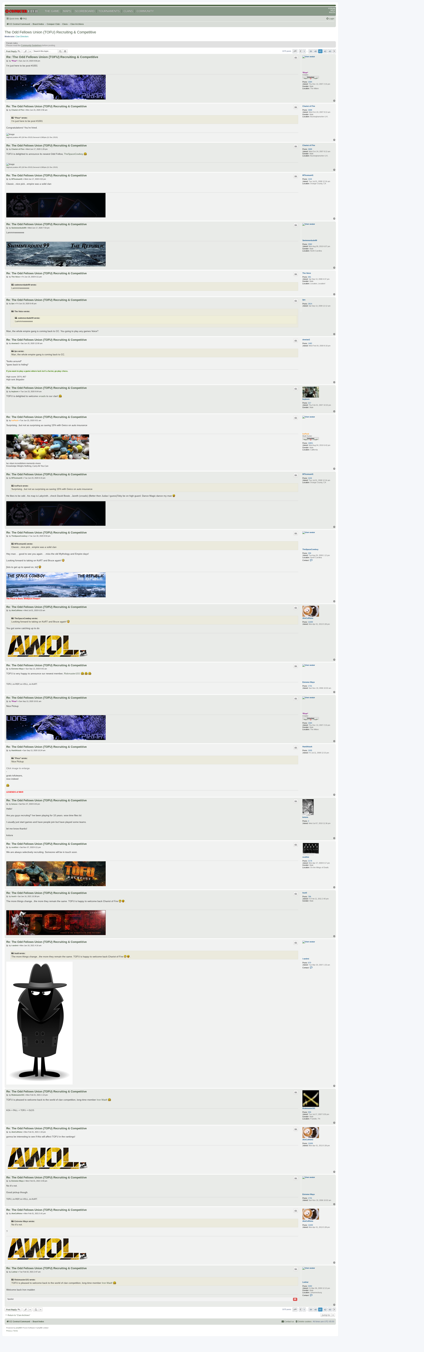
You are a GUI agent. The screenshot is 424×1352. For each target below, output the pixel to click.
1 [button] (304, 51)
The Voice (306, 273)
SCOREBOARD (84, 11)
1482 (310, 343)
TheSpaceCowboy (73, 154)
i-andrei (305, 959)
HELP (332, 10)
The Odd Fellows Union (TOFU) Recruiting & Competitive (50, 32)
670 (309, 963)
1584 (310, 82)
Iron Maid (102, 1099)
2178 (310, 861)
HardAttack (307, 747)
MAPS (67, 11)
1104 (310, 179)
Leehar (305, 1282)
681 (309, 277)
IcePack (305, 434)
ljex (303, 300)
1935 (310, 750)
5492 (310, 1286)
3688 (310, 110)
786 (309, 897)
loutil (304, 893)
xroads (42, 396)
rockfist (305, 857)
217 (309, 403)
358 (309, 553)
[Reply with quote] (295, 58)
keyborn (306, 399)
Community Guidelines (31, 45)
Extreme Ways (308, 682)
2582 (310, 244)
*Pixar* (305, 73)
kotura (305, 817)
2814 (310, 304)
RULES (332, 12)
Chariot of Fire (308, 106)
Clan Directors (22, 36)
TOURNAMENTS (109, 11)
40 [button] (315, 51)
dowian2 (306, 340)
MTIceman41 (307, 175)
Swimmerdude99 (309, 240)
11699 (310, 622)
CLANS (128, 11)
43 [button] (330, 51)
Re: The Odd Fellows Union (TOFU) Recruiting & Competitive (52, 57)
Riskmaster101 (72, 673)
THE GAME (52, 11)
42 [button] (325, 51)
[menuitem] (23, 19)
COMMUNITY (145, 11)
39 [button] (311, 51)
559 (309, 1112)
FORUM (331, 8)
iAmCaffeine (307, 618)
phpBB (18, 1328)
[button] (294, 51)
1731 (310, 686)
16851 (310, 443)
